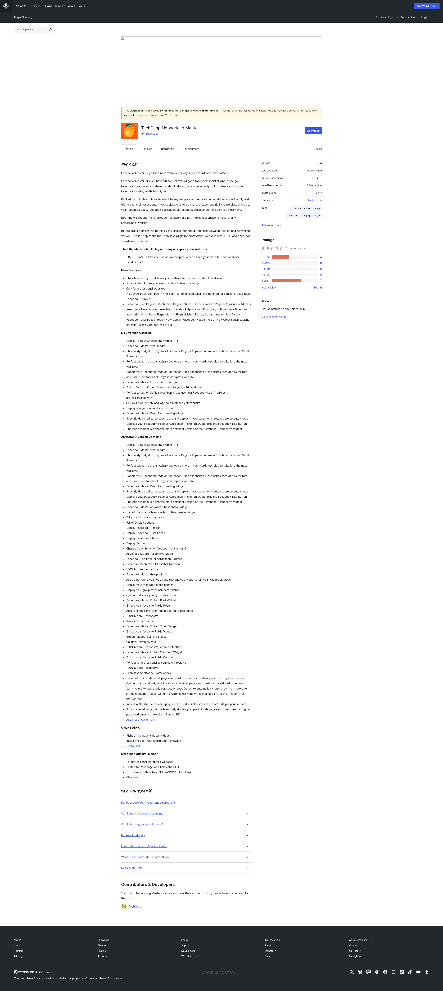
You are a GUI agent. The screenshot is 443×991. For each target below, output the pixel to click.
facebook (296, 208)
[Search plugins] (50, 29)
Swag (269, 956)
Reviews (147, 149)
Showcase (104, 939)
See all (318, 287)
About (17, 939)
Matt (353, 945)
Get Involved (272, 939)
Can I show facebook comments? (143, 813)
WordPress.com (359, 939)
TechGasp (152, 133)
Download (313, 130)
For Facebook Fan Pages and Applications (148, 802)
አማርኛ (50, 972)
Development (190, 149)
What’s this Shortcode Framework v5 (145, 857)
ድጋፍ (319, 149)
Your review (269, 287)
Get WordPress (426, 5)
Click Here (132, 777)
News (17, 945)
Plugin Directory (23, 17)
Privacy (18, 956)
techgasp (306, 215)
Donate (271, 950)
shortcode (292, 215)
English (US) (315, 200)
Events (269, 945)
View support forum (274, 317)
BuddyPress (357, 956)
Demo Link (133, 746)
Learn (184, 939)
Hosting (18, 950)
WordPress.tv (190, 956)
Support (186, 945)
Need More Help (131, 868)
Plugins (102, 950)
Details (129, 149)
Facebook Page (312, 208)
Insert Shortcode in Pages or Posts (144, 846)
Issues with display (133, 835)
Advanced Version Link (141, 719)
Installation (167, 149)
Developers (188, 950)
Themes (102, 945)
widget (316, 215)
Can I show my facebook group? (142, 824)
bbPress (355, 950)
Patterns (102, 956)
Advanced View (272, 225)
